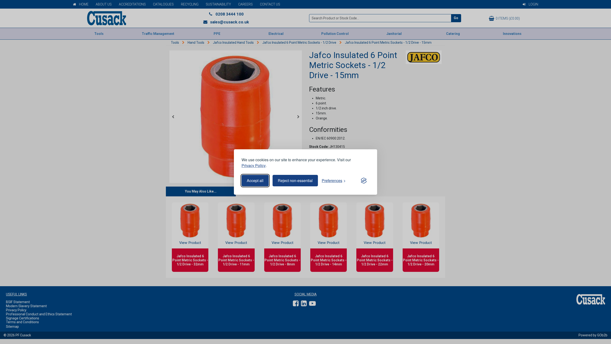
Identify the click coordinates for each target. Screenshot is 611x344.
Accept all (255, 180)
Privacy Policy (254, 165)
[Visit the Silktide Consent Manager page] (363, 180)
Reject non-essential (295, 180)
